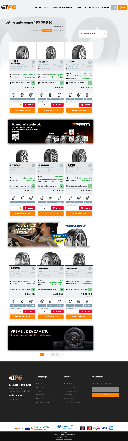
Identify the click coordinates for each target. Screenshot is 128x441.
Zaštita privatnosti (70, 387)
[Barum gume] (50, 235)
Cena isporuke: (16, 75)
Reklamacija (68, 395)
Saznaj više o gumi (22, 110)
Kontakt (105, 7)
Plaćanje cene (68, 383)
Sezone (38, 7)
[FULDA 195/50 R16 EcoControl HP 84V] (50, 257)
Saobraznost (40, 395)
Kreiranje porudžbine (71, 391)
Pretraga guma (90, 34)
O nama (80, 7)
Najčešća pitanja (92, 7)
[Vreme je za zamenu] (50, 338)
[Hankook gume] (50, 132)
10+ (33, 186)
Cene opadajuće (36, 30)
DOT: (69, 73)
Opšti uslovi (40, 387)
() (123, 7)
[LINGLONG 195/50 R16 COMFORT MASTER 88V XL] (22, 50)
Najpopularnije (58, 30)
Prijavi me (105, 395)
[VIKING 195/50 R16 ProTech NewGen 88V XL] (22, 257)
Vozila (46, 7)
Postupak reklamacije (43, 402)
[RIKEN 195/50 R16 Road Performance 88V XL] (79, 154)
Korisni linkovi (58, 7)
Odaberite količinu (15, 102)
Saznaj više (68, 438)
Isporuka (39, 391)
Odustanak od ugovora (44, 398)
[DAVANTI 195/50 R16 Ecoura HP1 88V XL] (50, 50)
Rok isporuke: (15, 77)
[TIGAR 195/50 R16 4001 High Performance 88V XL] (50, 154)
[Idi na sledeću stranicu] (53, 354)
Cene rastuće (47, 30)
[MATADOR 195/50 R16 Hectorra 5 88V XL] (79, 257)
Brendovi (70, 7)
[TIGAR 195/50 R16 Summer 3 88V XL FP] (22, 154)
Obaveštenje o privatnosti (72, 402)
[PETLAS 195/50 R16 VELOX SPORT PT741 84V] (79, 50)
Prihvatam (59, 438)
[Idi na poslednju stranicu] (57, 354)
